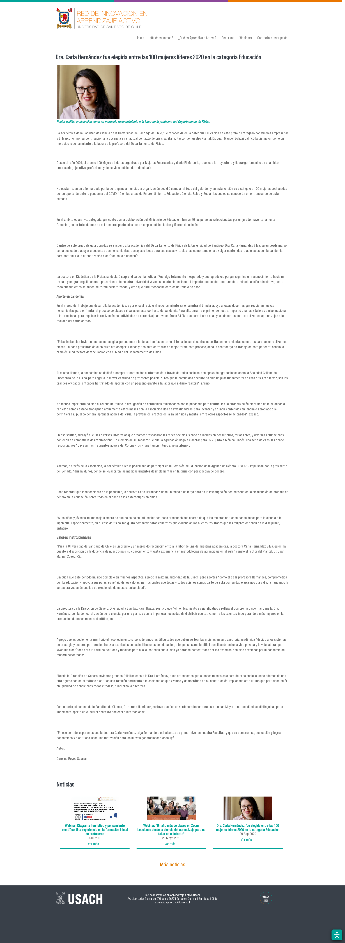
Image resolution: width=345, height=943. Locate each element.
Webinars (246, 37)
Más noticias (172, 865)
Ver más (93, 844)
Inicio (140, 37)
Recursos (228, 37)
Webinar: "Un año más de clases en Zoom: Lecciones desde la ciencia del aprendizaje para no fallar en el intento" (171, 830)
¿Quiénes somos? (161, 37)
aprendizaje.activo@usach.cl (172, 902)
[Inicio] (137, 18)
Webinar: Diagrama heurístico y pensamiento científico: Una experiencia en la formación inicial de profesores (95, 830)
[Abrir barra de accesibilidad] (337, 935)
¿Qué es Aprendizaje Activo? (197, 37)
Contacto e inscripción (272, 37)
